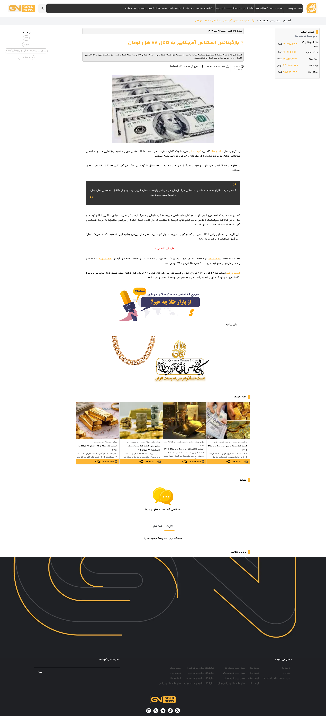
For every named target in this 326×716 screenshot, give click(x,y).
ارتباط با (286, 673)
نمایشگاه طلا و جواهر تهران (231, 683)
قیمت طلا (254, 673)
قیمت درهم (233, 273)
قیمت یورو (105, 259)
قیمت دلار (195, 151)
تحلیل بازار (279, 8)
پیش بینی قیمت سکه (234, 673)
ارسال (39, 672)
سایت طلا (254, 668)
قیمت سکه (253, 678)
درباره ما (286, 668)
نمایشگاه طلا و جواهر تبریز (201, 673)
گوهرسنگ (175, 668)
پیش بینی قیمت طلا (235, 668)
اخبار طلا (216, 151)
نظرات (169, 526)
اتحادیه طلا (175, 678)
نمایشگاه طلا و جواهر (170, 683)
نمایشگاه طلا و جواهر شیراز (200, 668)
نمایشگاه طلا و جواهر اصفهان (199, 683)
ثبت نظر (157, 526)
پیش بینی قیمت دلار (234, 678)
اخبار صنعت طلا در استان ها (276, 678)
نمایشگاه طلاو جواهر (264, 8)
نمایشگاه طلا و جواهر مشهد (200, 678)
